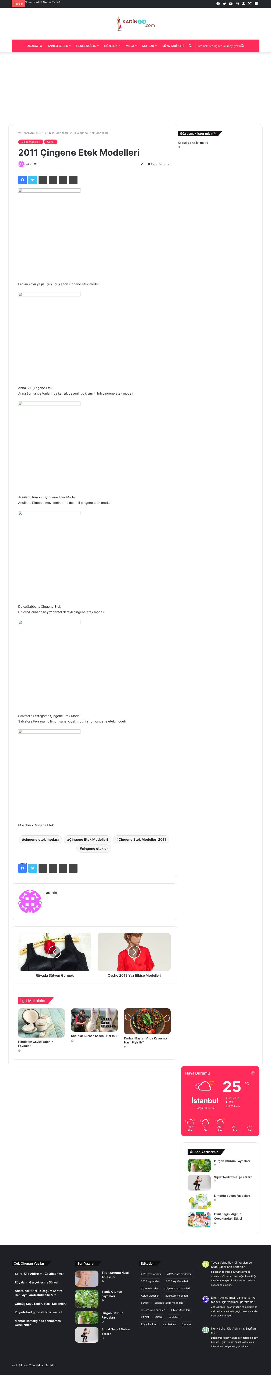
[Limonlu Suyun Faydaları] (199, 1201)
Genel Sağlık (86, 46)
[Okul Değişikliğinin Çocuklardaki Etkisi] (199, 1219)
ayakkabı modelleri (176, 1295)
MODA (40, 132)
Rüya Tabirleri (173, 46)
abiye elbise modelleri (177, 1288)
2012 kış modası (150, 1281)
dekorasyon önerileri (153, 1310)
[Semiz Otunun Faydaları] (86, 1299)
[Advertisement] (135, 88)
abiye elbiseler (149, 1288)
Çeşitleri (187, 1324)
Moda (130, 46)
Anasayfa (34, 46)
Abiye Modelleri (150, 1295)
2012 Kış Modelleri (177, 1281)
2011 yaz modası (151, 1274)
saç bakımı (169, 1324)
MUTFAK (148, 46)
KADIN (145, 1317)
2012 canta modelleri (179, 1274)
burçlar (145, 1302)
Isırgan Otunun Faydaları (232, 1161)
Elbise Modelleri (57, 132)
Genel (50, 141)
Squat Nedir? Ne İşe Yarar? (43, 2)
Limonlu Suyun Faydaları (232, 1195)
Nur (213, 1328)
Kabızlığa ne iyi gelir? (193, 142)
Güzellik (111, 46)
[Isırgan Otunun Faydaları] (199, 1165)
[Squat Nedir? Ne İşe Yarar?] (199, 1182)
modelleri (174, 1317)
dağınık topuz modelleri (169, 1302)
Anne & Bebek (58, 46)
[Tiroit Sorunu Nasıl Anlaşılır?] (86, 1279)
